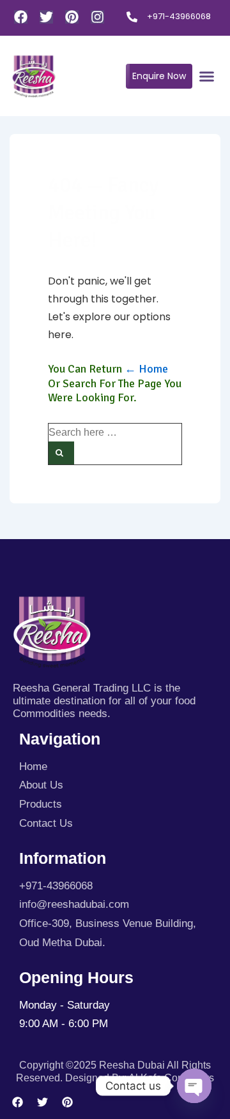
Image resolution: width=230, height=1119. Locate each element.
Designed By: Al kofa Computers (139, 1077)
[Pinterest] (72, 17)
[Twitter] (46, 17)
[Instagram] (97, 17)
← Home (146, 369)
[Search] (61, 452)
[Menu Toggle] (207, 76)
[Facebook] (20, 17)
